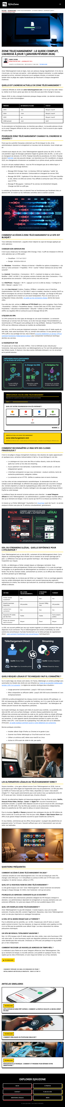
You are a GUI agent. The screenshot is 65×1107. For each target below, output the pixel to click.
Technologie (12, 10)
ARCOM (10, 158)
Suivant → (55, 427)
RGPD (47, 1097)
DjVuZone (13, 4)
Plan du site (47, 1092)
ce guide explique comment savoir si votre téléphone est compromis (33, 723)
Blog (17, 1086)
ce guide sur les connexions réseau (35, 298)
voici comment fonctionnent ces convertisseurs (23, 634)
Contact (17, 1092)
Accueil (4, 10)
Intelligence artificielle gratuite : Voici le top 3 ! (22, 971)
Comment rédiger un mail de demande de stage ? (22, 969)
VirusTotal (40, 503)
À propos (48, 1086)
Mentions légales (17, 1097)
